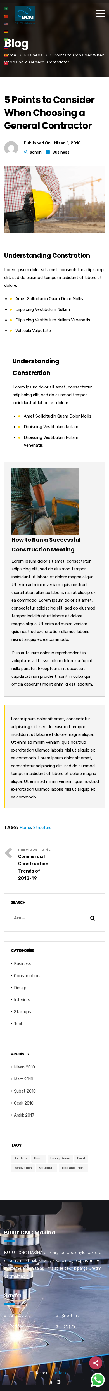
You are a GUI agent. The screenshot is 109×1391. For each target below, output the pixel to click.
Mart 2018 (23, 1079)
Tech (18, 1023)
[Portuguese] (6, 39)
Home (10, 55)
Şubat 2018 (25, 1091)
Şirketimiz (70, 1315)
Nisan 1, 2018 (67, 143)
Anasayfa (18, 1315)
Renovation (23, 1168)
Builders (20, 1158)
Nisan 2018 (24, 1067)
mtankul (62, 1373)
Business (33, 55)
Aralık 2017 (24, 1115)
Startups (22, 1011)
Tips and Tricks (73, 1168)
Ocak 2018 (24, 1103)
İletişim (68, 1326)
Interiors (22, 999)
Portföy (16, 1326)
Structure (42, 827)
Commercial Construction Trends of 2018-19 (33, 867)
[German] (6, 31)
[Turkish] (6, 62)
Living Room (60, 1158)
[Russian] (6, 47)
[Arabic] (6, 8)
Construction (27, 975)
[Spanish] (6, 55)
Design (20, 987)
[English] (6, 23)
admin (36, 152)
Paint (81, 1158)
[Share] (95, 1362)
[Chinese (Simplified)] (6, 15)
